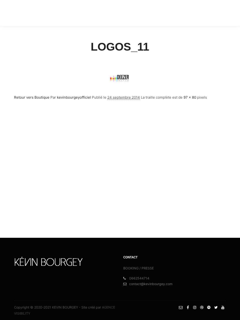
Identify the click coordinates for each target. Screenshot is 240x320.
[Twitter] (221, 13)
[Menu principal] (171, 13)
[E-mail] (185, 13)
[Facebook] (192, 13)
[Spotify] (213, 13)
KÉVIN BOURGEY (24, 13)
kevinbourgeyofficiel (74, 97)
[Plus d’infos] (162, 13)
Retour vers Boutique (31, 97)
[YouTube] (228, 13)
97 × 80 (190, 97)
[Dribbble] (206, 13)
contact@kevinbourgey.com (150, 284)
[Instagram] (199, 13)
